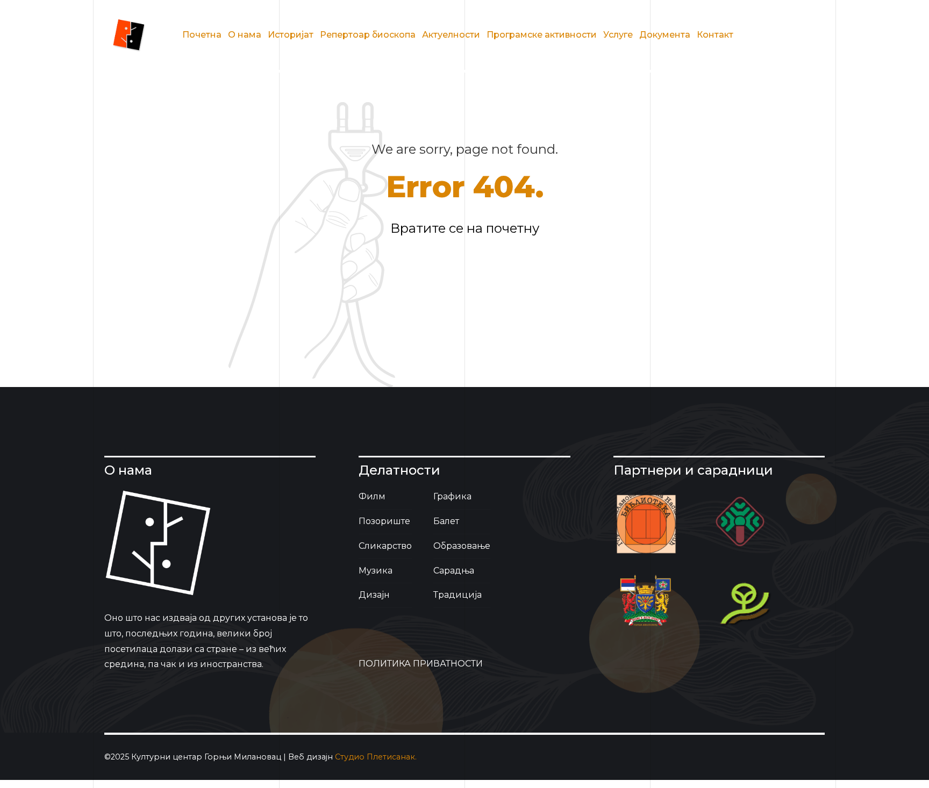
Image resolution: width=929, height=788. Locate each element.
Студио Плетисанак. (376, 757)
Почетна (201, 35)
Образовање (461, 546)
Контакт (715, 35)
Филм (372, 496)
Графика (452, 496)
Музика (375, 570)
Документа (664, 35)
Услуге (618, 35)
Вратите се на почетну (464, 228)
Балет (446, 521)
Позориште (384, 521)
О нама (244, 35)
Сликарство (385, 546)
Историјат (290, 35)
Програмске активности (542, 35)
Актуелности (451, 35)
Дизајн (374, 595)
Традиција (457, 595)
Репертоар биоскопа (368, 35)
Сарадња (453, 570)
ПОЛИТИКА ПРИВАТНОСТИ (421, 663)
